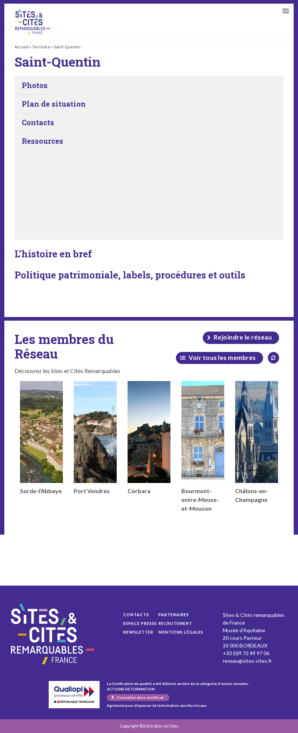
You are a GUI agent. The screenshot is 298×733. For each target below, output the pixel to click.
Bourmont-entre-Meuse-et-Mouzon (200, 499)
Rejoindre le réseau (243, 337)
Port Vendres (92, 490)
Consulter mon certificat (140, 697)
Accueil (22, 46)
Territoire (41, 46)
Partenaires (173, 614)
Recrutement (175, 623)
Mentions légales (181, 632)
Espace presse (140, 623)
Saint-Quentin (32, 22)
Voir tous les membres (222, 357)
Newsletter (138, 632)
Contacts (136, 614)
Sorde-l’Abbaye (41, 490)
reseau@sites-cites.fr (247, 661)
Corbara (139, 490)
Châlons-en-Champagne (251, 495)
